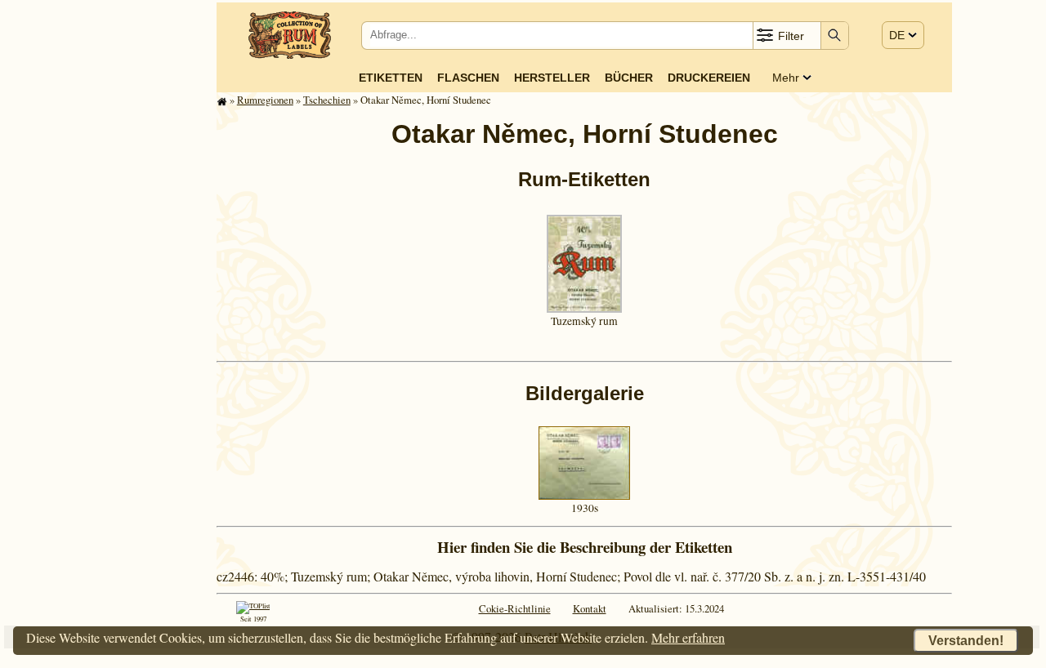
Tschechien (327, 99)
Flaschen (468, 77)
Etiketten (390, 77)
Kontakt (589, 608)
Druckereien (709, 77)
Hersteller (552, 77)
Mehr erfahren (688, 637)
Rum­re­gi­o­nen (265, 99)
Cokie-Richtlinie (515, 608)
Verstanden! (966, 641)
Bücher (629, 77)
